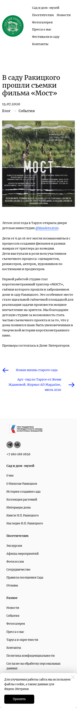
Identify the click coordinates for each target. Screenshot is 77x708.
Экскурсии (14, 546)
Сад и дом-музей (45, 8)
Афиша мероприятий (22, 554)
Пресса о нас (41, 29)
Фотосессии (15, 561)
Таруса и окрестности (22, 640)
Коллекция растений (21, 499)
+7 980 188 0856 (18, 454)
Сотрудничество (18, 569)
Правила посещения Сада (24, 577)
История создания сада (23, 491)
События (27, 111)
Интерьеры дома (18, 507)
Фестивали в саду (45, 37)
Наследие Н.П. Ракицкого (24, 523)
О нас (10, 475)
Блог (6, 111)
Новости (64, 15)
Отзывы (12, 585)
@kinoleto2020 (46, 228)
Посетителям (43, 15)
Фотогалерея (42, 22)
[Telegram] (9, 444)
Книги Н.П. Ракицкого (22, 515)
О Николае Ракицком (21, 484)
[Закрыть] (73, 677)
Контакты (40, 44)
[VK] (17, 444)
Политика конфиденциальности (30, 656)
